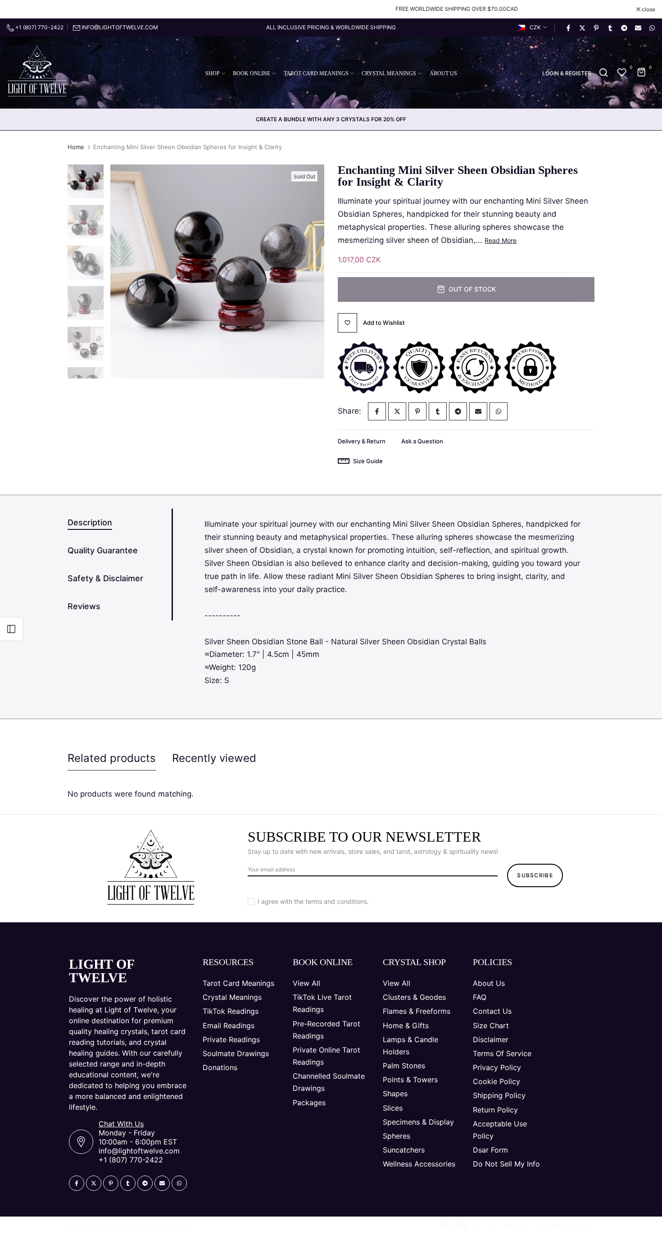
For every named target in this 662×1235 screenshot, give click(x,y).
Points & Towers (410, 1079)
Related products (112, 758)
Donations (220, 1067)
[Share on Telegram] (623, 27)
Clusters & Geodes (414, 997)
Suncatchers (404, 1149)
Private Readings (231, 1039)
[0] (622, 72)
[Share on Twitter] (581, 27)
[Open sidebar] (11, 629)
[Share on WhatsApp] (651, 27)
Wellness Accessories (419, 1163)
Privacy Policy (497, 1067)
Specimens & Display (418, 1121)
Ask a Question (422, 441)
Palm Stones (404, 1065)
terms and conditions (336, 901)
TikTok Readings (230, 1011)
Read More (501, 240)
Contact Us (492, 1011)
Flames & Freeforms (416, 1011)
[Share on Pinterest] (595, 27)
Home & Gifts (406, 1025)
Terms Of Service (502, 1053)
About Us (489, 983)
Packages (309, 1102)
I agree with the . (313, 901)
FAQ (479, 997)
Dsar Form (490, 1149)
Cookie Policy (496, 1081)
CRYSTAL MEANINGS (389, 73)
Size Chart (491, 1025)
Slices (393, 1107)
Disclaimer (490, 1039)
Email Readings (228, 1025)
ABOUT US (443, 73)
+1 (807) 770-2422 (38, 27)
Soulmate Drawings (236, 1053)
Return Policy (495, 1109)
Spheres (396, 1135)
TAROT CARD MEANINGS (316, 73)
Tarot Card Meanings (238, 983)
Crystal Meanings (232, 997)
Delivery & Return (361, 441)
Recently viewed (214, 758)
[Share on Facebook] (567, 27)
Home (76, 146)
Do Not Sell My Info (506, 1163)
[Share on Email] (637, 27)
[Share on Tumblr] (609, 27)
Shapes (395, 1093)
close (18, 9)
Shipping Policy (499, 1095)
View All (306, 983)
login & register (566, 73)
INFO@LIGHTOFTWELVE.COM (120, 27)
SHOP (212, 73)
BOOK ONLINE (251, 73)
